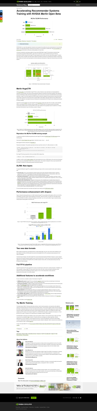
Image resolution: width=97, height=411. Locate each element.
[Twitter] (78, 397)
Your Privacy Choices (24, 407)
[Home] (20, 1)
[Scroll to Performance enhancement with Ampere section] (51, 192)
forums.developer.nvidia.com (38, 381)
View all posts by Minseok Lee (31, 357)
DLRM (25, 102)
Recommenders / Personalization (22, 334)
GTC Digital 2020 (47, 333)
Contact (48, 407)
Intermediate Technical (32, 333)
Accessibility (37, 407)
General (23, 333)
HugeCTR (31, 321)
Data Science (19, 8)
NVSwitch (19, 182)
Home (33, 1)
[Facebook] (73, 397)
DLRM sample (24, 284)
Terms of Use (31, 407)
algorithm (39, 281)
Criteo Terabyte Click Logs (26, 140)
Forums (38, 1)
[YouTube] (80, 397)
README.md (33, 142)
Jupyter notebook (30, 159)
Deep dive (39, 333)
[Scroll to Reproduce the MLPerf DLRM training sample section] (47, 133)
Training (49, 1)
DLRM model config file (49, 188)
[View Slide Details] (48, 386)
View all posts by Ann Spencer (31, 373)
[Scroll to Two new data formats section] (35, 248)
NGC (28, 317)
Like (56, 39)
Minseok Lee (24, 40)
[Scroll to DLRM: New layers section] (32, 166)
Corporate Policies (43, 407)
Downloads (45, 1)
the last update (21, 91)
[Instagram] (74, 397)
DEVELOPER (27, 1)
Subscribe (78, 4)
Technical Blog (22, 5)
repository (39, 102)
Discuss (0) (60, 39)
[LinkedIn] (76, 397)
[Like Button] (54, 39)
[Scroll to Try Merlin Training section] (33, 303)
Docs (42, 1)
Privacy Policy (18, 407)
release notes (29, 299)
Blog (35, 1)
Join (77, 1)
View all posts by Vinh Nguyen (31, 347)
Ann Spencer (34, 40)
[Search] (74, 2)
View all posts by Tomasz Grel (31, 364)
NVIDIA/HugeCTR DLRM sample (51, 136)
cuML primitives (48, 293)
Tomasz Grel (29, 40)
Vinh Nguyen (20, 40)
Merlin (26, 333)
